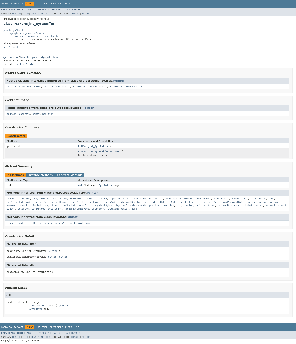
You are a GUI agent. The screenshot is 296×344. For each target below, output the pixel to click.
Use (38, 4)
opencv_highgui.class (44, 57)
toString (23, 208)
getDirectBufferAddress (22, 202)
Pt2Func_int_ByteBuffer (93, 146)
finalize (21, 223)
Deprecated (56, 4)
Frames (42, 9)
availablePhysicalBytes (67, 198)
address (11, 113)
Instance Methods (40, 175)
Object (73, 217)
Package (18, 4)
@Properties (10, 57)
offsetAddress (39, 205)
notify (48, 223)
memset (23, 205)
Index (68, 4)
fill (245, 198)
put (179, 205)
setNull (270, 205)
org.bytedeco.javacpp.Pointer (26, 33)
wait (72, 223)
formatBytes (258, 198)
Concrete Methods (69, 175)
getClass (35, 223)
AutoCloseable (12, 47)
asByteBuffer (41, 198)
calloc (89, 198)
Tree (45, 4)
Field (26, 13)
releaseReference (229, 205)
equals (235, 198)
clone (10, 223)
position (47, 113)
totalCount (54, 208)
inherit (24, 57)
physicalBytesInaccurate (130, 205)
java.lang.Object (13, 30)
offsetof (56, 205)
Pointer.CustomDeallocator (24, 86)
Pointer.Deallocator (57, 86)
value (40, 305)
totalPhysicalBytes (76, 208)
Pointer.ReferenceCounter (125, 86)
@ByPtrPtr (65, 305)
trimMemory (98, 208)
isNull (161, 202)
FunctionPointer (24, 64)
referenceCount (205, 205)
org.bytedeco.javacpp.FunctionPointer (37, 36)
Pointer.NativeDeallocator (89, 86)
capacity (24, 113)
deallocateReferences (179, 198)
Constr (35, 13)
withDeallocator (118, 208)
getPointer (46, 202)
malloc (203, 202)
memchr (252, 202)
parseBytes (85, 205)
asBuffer (24, 198)
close (126, 198)
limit (36, 113)
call (81, 185)
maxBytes (214, 202)
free (271, 198)
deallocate (139, 198)
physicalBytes (103, 205)
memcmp (263, 202)
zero (134, 208)
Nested (16, 13)
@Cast (32, 305)
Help (76, 4)
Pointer (119, 80)
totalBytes (38, 208)
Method (45, 13)
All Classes (73, 9)
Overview (6, 4)
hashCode (110, 202)
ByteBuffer (105, 185)
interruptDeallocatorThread (137, 202)
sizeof (282, 205)
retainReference (252, 205)
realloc (188, 205)
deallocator (203, 198)
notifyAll (61, 223)
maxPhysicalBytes (234, 202)
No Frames (54, 9)
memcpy (274, 202)
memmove (11, 205)
